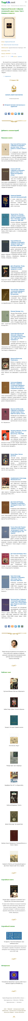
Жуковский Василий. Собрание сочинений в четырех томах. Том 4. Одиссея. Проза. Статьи (18, 411)
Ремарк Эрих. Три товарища (14, 765)
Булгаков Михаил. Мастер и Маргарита (14, 691)
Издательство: (5, 47)
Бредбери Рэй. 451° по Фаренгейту (14, 785)
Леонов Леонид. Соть (17, 311)
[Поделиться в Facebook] (9, 114)
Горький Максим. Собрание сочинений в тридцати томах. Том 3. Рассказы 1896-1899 (18, 243)
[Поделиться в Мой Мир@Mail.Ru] (22, 114)
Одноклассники (11, 1002)
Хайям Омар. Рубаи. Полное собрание (14, 709)
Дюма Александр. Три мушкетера (14, 824)
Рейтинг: (3, 53)
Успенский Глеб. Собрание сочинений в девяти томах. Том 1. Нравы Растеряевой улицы (18, 172)
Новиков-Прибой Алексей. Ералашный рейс (19, 196)
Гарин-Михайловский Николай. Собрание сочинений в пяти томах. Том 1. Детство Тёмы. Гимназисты (18, 336)
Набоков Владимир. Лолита (14, 805)
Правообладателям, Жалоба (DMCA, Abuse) (13, 998)
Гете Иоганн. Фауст (14, 745)
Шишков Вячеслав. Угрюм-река (16, 359)
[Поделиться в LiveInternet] (19, 114)
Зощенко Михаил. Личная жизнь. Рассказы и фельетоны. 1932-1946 (18, 432)
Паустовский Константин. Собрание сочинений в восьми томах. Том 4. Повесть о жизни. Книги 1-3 (18, 147)
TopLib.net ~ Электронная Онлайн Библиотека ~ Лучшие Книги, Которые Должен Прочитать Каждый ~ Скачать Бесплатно (14, 1010)
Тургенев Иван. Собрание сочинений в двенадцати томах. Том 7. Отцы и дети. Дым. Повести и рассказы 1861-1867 (19, 602)
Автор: (3, 41)
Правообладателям (14, 98)
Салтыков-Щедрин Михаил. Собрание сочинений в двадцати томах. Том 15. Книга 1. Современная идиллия (17, 385)
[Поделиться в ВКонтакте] (6, 114)
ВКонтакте (16, 1000)
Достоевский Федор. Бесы (18, 553)
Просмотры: (4, 50)
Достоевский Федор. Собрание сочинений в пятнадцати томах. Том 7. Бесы (18, 504)
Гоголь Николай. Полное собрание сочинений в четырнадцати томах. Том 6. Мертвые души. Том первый (18, 530)
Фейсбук (21, 1000)
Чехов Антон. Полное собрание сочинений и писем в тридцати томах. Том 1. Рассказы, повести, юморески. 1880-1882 (18, 217)
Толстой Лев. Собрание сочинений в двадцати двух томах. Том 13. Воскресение (18, 292)
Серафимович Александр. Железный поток (18, 478)
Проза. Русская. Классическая (11, 44)
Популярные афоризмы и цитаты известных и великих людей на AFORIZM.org (14, 982)
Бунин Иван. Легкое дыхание (17, 455)
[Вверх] (14, 1017)
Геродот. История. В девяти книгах (14, 727)
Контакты (19, 1002)
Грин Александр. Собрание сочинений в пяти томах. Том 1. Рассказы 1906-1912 (18, 578)
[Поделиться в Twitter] (16, 114)
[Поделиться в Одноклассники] (12, 114)
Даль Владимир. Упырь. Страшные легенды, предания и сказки (18, 267)
